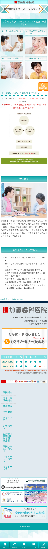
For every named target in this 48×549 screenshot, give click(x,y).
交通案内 (7, 412)
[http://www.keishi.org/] (35, 481)
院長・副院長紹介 (7, 399)
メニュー (33, 547)
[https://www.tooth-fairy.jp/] (35, 500)
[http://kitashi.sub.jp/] (35, 487)
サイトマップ (7, 468)
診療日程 (43, 547)
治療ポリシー (7, 427)
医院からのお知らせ (7, 449)
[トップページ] (24, 2)
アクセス (24, 547)
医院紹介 (7, 392)
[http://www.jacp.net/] (12, 487)
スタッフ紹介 (7, 419)
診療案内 (7, 406)
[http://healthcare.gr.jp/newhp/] (12, 493)
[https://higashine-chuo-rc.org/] (12, 500)
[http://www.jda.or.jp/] (12, 481)
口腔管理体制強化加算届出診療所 (7, 437)
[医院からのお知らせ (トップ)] (43, 87)
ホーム (4, 547)
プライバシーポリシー (7, 459)
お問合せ (14, 547)
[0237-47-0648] (24, 338)
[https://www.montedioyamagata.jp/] (35, 493)
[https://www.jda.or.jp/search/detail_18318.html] (24, 512)
